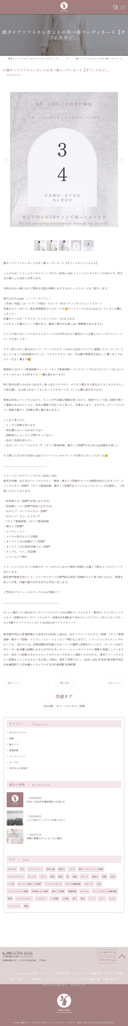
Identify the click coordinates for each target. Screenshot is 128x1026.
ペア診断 (54, 898)
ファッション (14, 906)
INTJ (112, 876)
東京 (10, 898)
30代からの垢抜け (18, 768)
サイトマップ (78, 985)
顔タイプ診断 (58, 891)
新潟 (60, 876)
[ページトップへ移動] (122, 956)
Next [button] (121, 159)
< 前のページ (13, 682)
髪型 (26, 906)
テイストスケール (16, 876)
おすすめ (12, 869)
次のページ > (115, 682)
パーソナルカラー (24, 898)
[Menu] (123, 7)
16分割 (65, 898)
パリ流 (11, 884)
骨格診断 (13, 750)
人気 (99, 884)
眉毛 (83, 898)
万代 (22, 869)
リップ (92, 898)
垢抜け (95, 876)
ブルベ (43, 876)
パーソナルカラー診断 (18, 891)
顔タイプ (13, 744)
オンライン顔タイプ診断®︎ (29, 884)
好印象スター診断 (40, 891)
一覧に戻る (64, 682)
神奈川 (62, 869)
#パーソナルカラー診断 (71, 706)
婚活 (75, 876)
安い (75, 898)
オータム (84, 891)
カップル (13, 762)
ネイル (112, 898)
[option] (64, 159)
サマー (102, 898)
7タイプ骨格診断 (73, 884)
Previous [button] (6, 159)
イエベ (72, 869)
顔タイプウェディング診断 (91, 869)
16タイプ (89, 884)
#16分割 (48, 706)
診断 (11, 738)
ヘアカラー (41, 898)
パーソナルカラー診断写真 (104, 891)
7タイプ (84, 876)
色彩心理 (50, 869)
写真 (52, 876)
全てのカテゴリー (18, 732)
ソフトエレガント (53, 884)
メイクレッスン (17, 756)
